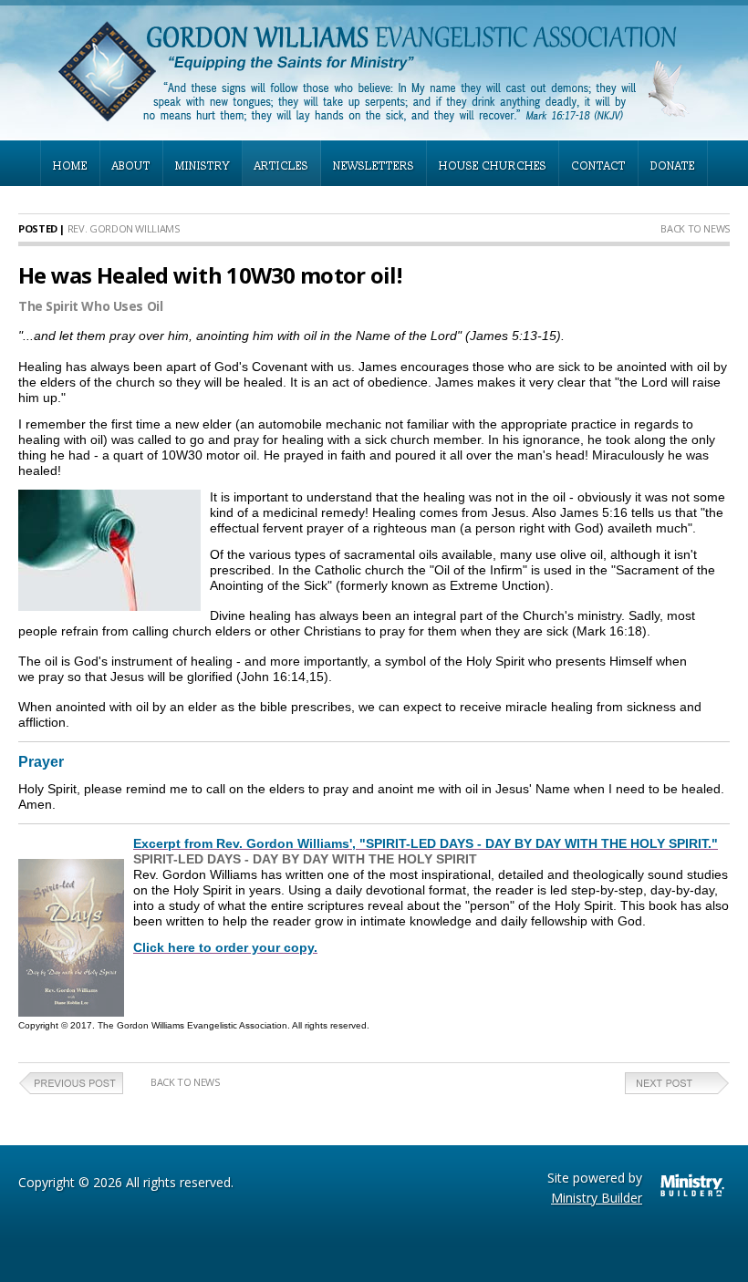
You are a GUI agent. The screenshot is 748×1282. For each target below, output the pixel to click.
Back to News (695, 228)
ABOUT (131, 166)
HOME (70, 166)
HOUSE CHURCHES (492, 166)
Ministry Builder (596, 1197)
